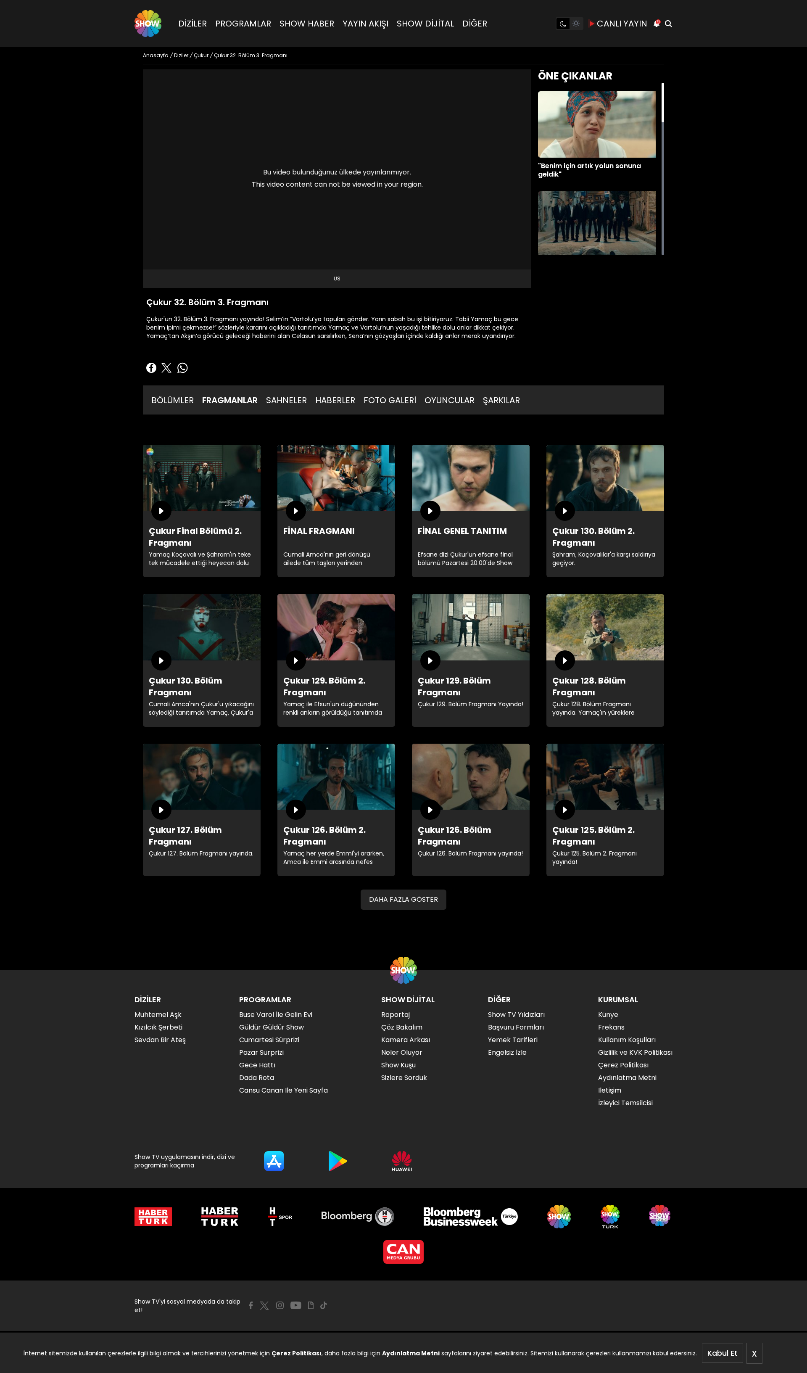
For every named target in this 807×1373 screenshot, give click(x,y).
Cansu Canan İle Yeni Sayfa (283, 1090)
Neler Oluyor (401, 1052)
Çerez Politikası (297, 1353)
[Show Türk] (610, 1216)
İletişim (609, 1090)
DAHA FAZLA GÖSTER (403, 899)
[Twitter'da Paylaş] (166, 368)
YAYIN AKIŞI (365, 23)
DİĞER (474, 23)
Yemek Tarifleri (513, 1040)
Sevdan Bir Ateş (160, 1040)
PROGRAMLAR (243, 23)
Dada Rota (256, 1078)
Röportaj (395, 1014)
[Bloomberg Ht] (358, 1216)
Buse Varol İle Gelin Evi (275, 1014)
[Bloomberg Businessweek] (470, 1216)
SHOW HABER (307, 23)
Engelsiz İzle (507, 1052)
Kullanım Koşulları (627, 1040)
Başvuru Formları (516, 1027)
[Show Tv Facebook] (251, 1305)
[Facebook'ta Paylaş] (151, 368)
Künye (608, 1014)
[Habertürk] (153, 1216)
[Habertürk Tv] (219, 1216)
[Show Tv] (147, 23)
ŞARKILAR (501, 400)
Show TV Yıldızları (516, 1014)
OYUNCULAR (450, 400)
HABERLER (335, 400)
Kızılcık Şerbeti (158, 1027)
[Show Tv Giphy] (311, 1305)
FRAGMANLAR (230, 400)
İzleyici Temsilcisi (625, 1103)
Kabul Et (722, 1353)
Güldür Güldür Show (271, 1027)
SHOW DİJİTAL (425, 23)
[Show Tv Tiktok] (323, 1305)
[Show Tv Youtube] (295, 1305)
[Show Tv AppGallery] (402, 1161)
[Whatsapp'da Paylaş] (182, 368)
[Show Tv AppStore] (274, 1161)
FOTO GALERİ (390, 400)
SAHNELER (286, 400)
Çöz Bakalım (401, 1027)
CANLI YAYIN (622, 23)
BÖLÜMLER (172, 400)
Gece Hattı (257, 1065)
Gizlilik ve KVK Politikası (635, 1052)
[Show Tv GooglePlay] (338, 1161)
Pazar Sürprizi (261, 1052)
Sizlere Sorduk (404, 1078)
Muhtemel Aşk (158, 1014)
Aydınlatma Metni (411, 1353)
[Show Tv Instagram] (280, 1305)
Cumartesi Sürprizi (269, 1040)
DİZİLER (192, 23)
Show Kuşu (398, 1065)
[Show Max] (660, 1216)
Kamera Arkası (405, 1040)
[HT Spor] (280, 1216)
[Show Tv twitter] (264, 1306)
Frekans (611, 1027)
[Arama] (668, 23)
